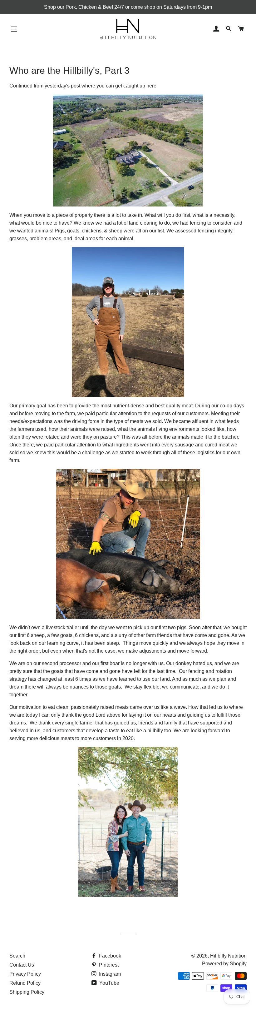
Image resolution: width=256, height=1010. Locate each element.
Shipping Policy (26, 992)
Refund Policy (25, 983)
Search (17, 955)
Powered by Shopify (224, 963)
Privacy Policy (25, 974)
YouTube (108, 983)
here (151, 85)
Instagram (109, 974)
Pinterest (108, 965)
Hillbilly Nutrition (228, 955)
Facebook (109, 955)
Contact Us (21, 965)
